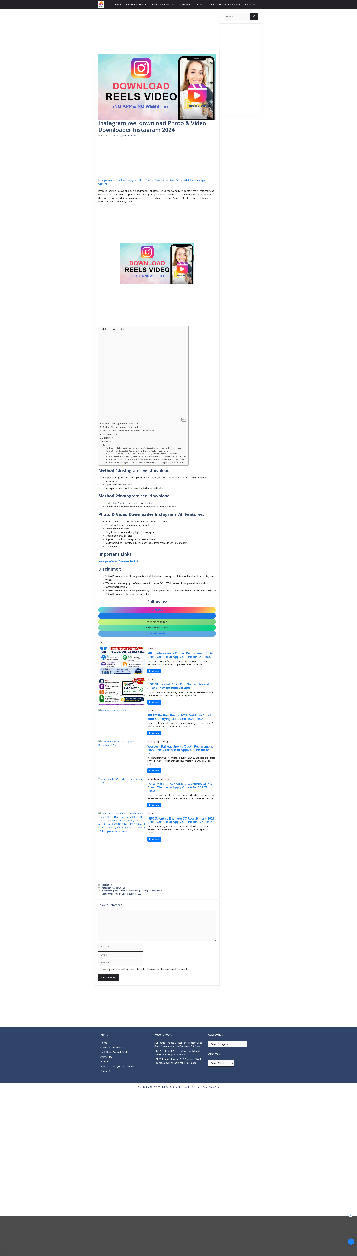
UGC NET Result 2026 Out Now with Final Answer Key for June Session (139, 451)
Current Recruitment (136, 4)
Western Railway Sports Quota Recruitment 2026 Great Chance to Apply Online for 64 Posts (148, 457)
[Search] (254, 16)
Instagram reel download (113, 887)
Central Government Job (159, 779)
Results (199, 4)
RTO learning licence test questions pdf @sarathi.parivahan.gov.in (132, 890)
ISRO (150, 813)
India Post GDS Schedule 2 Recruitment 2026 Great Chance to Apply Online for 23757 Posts (148, 459)
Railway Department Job (159, 741)
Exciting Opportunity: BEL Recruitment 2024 (122, 893)
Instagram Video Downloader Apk (118, 561)
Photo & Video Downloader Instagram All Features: (128, 430)
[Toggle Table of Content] (182, 419)
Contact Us (250, 4)
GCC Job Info (162, 1087)
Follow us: (107, 441)
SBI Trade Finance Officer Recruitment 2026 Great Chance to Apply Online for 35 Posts (146, 448)
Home (118, 4)
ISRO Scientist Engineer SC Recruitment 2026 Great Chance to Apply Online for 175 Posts (147, 462)
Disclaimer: (107, 437)
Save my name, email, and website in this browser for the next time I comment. (144, 969)
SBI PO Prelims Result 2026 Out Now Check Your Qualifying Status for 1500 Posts (143, 454)
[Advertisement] (157, 29)
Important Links (110, 434)
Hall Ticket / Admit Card (163, 4)
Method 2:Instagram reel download (120, 427)
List (108, 445)
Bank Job (152, 648)
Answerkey (185, 4)
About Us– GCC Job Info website (224, 4)
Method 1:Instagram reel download (120, 423)
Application (107, 884)
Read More (154, 671)
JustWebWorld (212, 1087)
